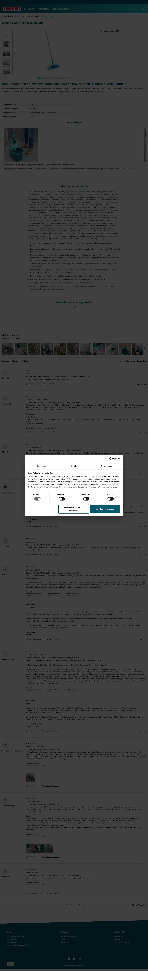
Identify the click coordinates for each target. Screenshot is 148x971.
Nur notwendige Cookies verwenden (73, 509)
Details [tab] (74, 466)
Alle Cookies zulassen (105, 509)
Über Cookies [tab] (106, 466)
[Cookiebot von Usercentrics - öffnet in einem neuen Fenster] (110, 459)
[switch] (62, 499)
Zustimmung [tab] (41, 466)
